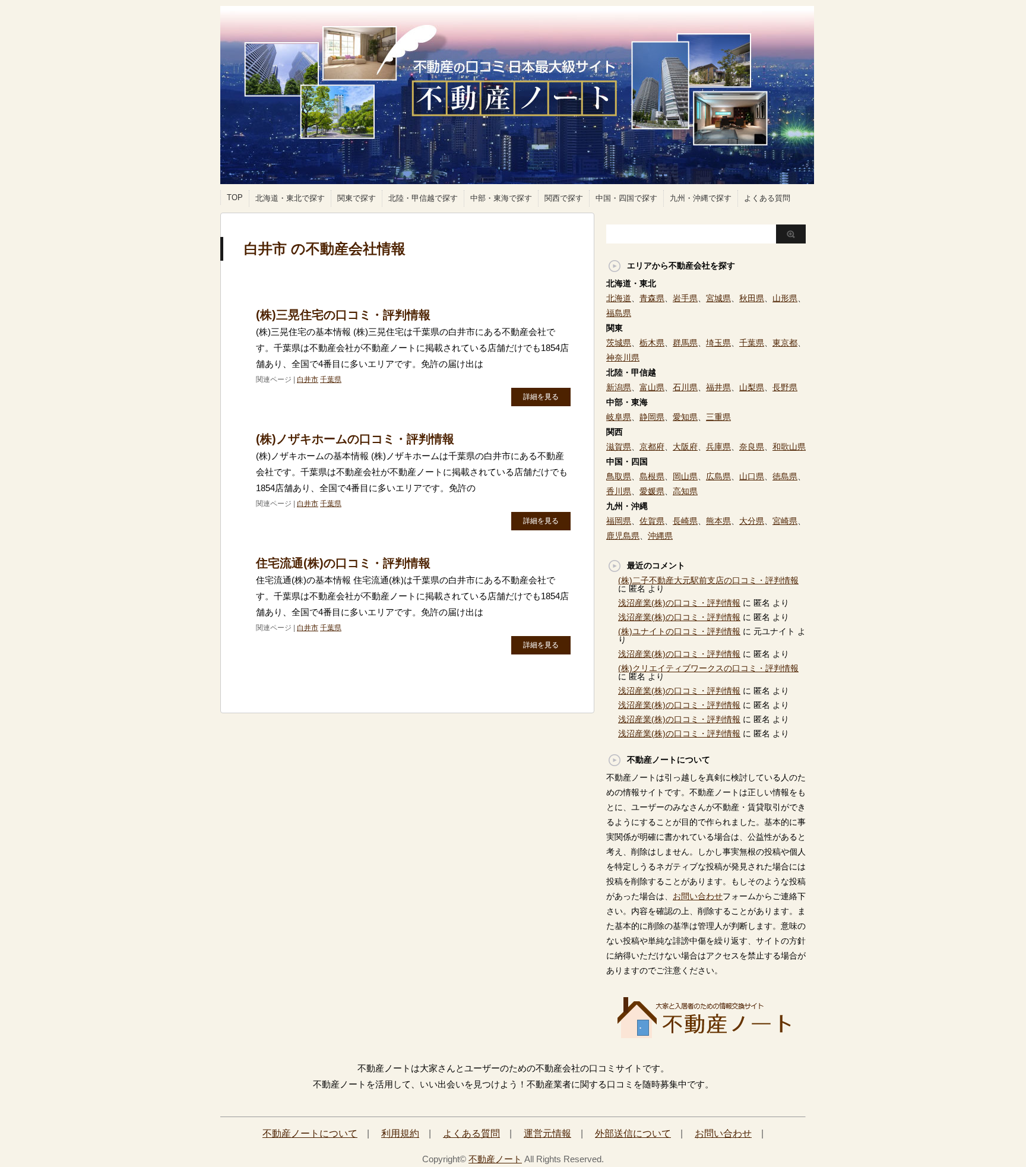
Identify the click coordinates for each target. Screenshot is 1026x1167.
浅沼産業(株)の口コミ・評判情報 (679, 603)
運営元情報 (547, 1133)
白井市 (307, 379)
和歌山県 (789, 446)
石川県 (685, 387)
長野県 (784, 387)
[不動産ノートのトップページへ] (706, 1034)
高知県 (685, 491)
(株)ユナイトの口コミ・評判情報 (679, 631)
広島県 (718, 476)
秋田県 (751, 298)
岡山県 (685, 476)
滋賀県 (618, 446)
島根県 (651, 476)
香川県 (618, 491)
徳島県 (784, 476)
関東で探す (356, 198)
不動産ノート (495, 1159)
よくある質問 (767, 198)
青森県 (651, 298)
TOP (235, 197)
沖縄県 (660, 535)
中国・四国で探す (626, 198)
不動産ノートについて (309, 1133)
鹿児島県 (622, 535)
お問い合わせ (698, 896)
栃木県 (651, 342)
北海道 (618, 298)
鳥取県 (618, 476)
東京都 (784, 342)
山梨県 (751, 387)
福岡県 (618, 521)
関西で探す (563, 198)
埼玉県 (718, 342)
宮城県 (718, 298)
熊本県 (718, 521)
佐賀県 (651, 521)
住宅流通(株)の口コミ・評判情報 (343, 563)
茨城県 (618, 342)
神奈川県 (622, 357)
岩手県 (685, 298)
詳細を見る (541, 397)
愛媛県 (651, 491)
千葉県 (330, 379)
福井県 (718, 387)
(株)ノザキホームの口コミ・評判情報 (355, 438)
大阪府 (685, 446)
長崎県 (685, 521)
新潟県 (618, 387)
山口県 (751, 476)
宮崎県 (784, 521)
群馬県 (685, 342)
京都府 (651, 446)
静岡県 (651, 417)
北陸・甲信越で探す (423, 198)
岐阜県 (618, 417)
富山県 (651, 387)
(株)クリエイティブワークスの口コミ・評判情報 (708, 668)
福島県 (618, 313)
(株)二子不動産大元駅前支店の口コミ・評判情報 (708, 580)
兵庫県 (718, 446)
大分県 (751, 521)
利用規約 (400, 1133)
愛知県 (685, 417)
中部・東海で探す (501, 198)
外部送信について (633, 1133)
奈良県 (751, 446)
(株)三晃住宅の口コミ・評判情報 (343, 314)
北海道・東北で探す (290, 198)
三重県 (718, 417)
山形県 (784, 298)
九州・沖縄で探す (701, 198)
